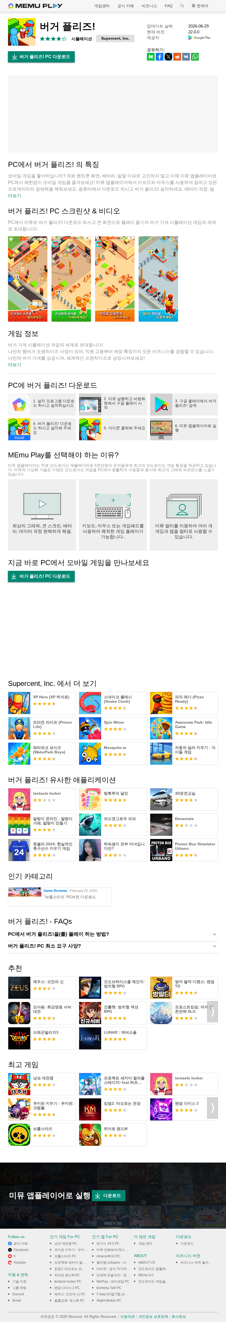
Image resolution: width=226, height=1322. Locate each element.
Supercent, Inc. (115, 38)
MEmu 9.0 (146, 1275)
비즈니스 (149, 6)
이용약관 (127, 1317)
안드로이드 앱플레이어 (155, 1269)
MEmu (35, 6)
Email (16, 1300)
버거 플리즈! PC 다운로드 (45, 56)
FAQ (169, 6)
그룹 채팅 (19, 1288)
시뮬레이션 (81, 38)
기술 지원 (19, 1281)
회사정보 (179, 1317)
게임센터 (102, 6)
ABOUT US (146, 1262)
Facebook (21, 1250)
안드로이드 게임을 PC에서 (158, 1281)
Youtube (20, 1262)
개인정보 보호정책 (153, 1317)
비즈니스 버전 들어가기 (198, 1262)
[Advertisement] (113, 114)
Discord (18, 1294)
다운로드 (112, 1195)
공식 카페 (125, 6)
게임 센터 (145, 1243)
